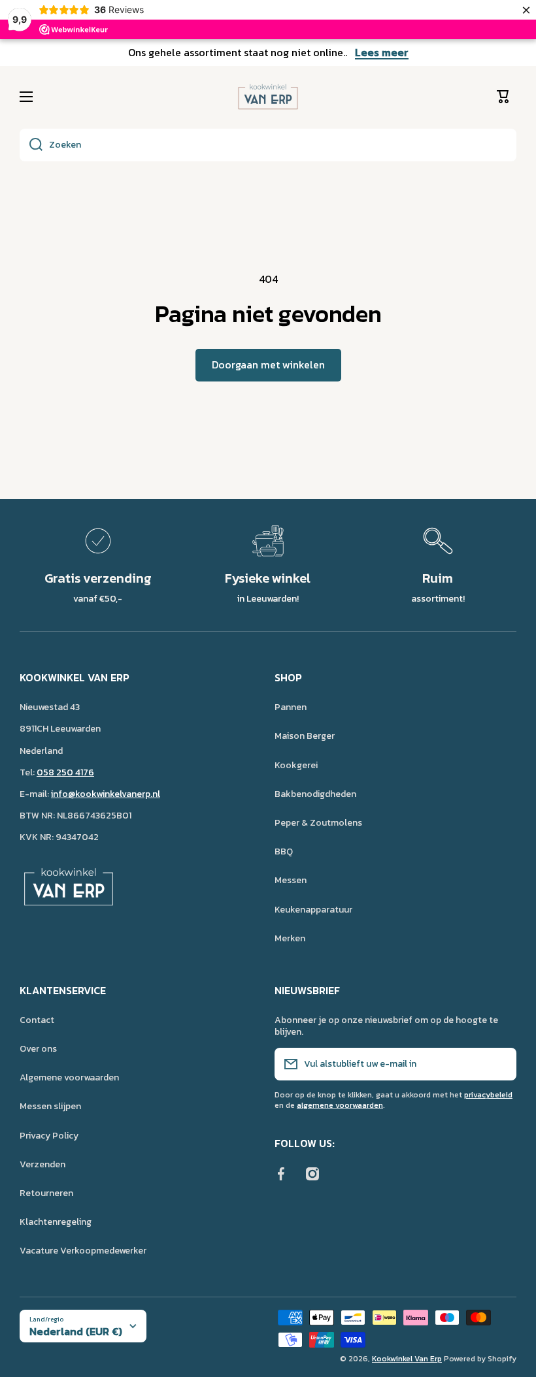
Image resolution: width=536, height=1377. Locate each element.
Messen (291, 880)
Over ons (38, 1049)
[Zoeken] (31, 145)
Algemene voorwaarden (69, 1077)
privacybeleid (488, 1095)
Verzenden (42, 1164)
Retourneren (46, 1193)
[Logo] (268, 96)
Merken (290, 938)
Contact (37, 1020)
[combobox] (268, 145)
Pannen (291, 707)
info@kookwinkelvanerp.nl (105, 794)
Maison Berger (305, 736)
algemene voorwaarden (340, 1105)
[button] (506, 96)
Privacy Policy (49, 1135)
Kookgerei (296, 765)
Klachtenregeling (56, 1222)
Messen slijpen (50, 1106)
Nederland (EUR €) (75, 1331)
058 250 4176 (65, 772)
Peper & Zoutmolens (318, 823)
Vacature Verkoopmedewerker (83, 1250)
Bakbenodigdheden (315, 794)
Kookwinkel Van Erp (407, 1359)
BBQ (284, 851)
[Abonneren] (500, 1064)
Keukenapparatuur (313, 909)
